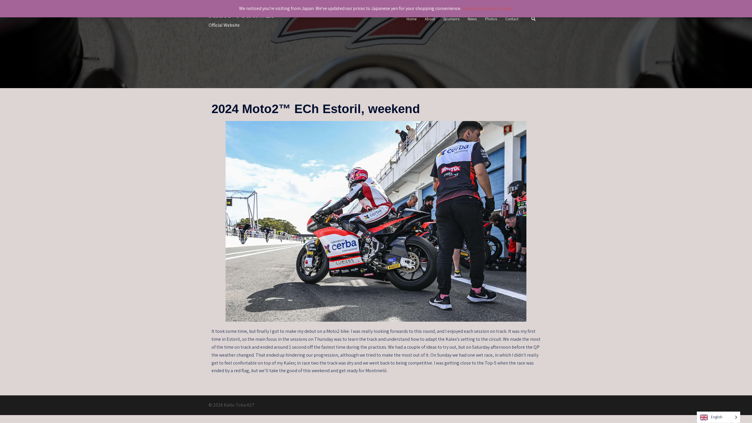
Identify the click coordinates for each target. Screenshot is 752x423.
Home (412, 18)
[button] (533, 19)
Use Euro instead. (479, 8)
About (430, 18)
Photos (491, 18)
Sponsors (451, 18)
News (472, 18)
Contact (511, 18)
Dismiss (505, 8)
